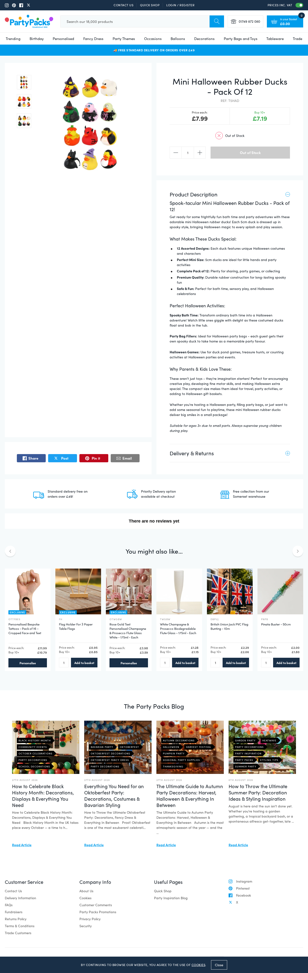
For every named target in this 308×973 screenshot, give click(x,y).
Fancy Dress (93, 38)
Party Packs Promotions (97, 912)
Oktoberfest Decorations (110, 753)
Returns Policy (15, 919)
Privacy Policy (90, 919)
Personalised (63, 38)
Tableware (275, 38)
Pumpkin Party (174, 753)
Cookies (85, 898)
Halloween (171, 747)
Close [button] (219, 964)
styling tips (269, 760)
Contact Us (123, 5)
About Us (86, 891)
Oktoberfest (129, 747)
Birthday (37, 38)
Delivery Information (20, 898)
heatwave (269, 740)
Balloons (178, 38)
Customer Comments (95, 905)
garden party (245, 740)
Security (85, 926)
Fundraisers (13, 912)
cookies (198, 965)
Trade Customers (18, 933)
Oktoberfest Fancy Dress (110, 760)
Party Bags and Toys (240, 38)
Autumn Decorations (179, 740)
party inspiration (248, 753)
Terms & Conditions (19, 926)
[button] (24, 82)
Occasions (153, 38)
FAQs (9, 905)
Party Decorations (33, 760)
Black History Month (35, 740)
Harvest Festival (198, 747)
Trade (297, 38)
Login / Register (180, 5)
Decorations (204, 38)
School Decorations (34, 766)
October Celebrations (35, 753)
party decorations (249, 747)
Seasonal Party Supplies (181, 760)
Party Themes (124, 38)
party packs (244, 760)
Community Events (33, 747)
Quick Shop (150, 5)
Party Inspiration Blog (171, 898)
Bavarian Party (102, 747)
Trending (13, 38)
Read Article (22, 844)
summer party (245, 766)
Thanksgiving (173, 766)
